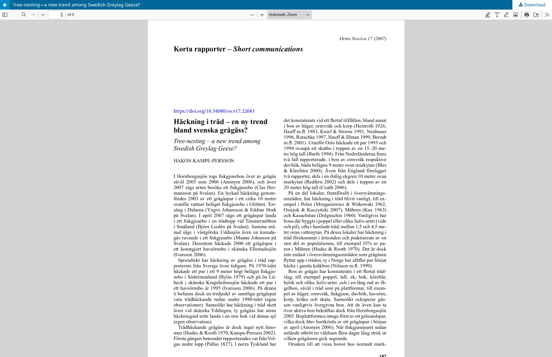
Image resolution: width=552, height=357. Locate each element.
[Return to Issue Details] (5, 5)
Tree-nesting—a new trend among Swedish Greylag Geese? (76, 5)
